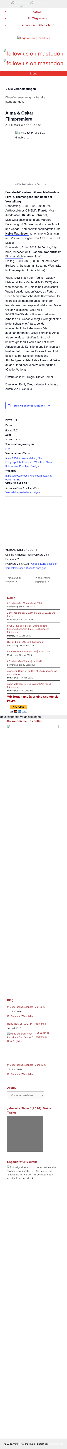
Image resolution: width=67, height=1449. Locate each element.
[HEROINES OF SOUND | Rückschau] (20, 1045)
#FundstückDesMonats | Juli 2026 (24, 603)
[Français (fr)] (28, 6)
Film (7, 448)
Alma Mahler (29, 458)
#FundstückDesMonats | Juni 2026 (24, 661)
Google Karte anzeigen (44, 563)
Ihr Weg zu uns (37, 18)
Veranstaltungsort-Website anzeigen (25, 568)
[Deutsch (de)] (19, 2)
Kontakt (37, 11)
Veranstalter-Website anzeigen (22, 492)
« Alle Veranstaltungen (20, 89)
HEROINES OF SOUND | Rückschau (25, 642)
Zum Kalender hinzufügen (29, 405)
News (11, 598)
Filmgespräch (13, 462)
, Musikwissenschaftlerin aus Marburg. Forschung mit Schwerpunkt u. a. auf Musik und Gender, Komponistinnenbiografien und (33, 224)
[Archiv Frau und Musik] (33, 38)
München (39, 462)
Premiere (24, 466)
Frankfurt (27, 462)
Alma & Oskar (13, 458)
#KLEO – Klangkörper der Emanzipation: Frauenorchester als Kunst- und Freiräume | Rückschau (28, 628)
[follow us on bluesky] (33, 63)
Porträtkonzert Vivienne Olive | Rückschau (28, 651)
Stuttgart (36, 466)
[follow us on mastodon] (33, 53)
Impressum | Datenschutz (37, 25)
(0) (8, 1016)
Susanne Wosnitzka (22, 1016)
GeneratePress (55, 1443)
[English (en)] (38, 2)
